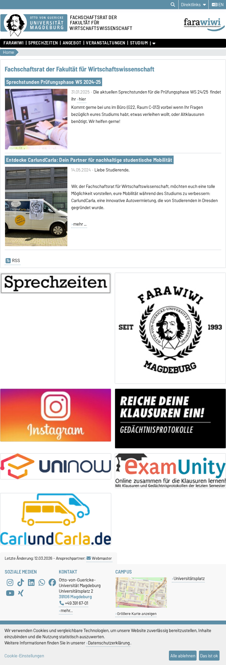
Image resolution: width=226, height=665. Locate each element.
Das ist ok (209, 655)
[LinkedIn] (31, 582)
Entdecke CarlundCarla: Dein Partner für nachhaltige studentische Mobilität (89, 160)
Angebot (72, 42)
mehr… (67, 610)
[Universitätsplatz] (141, 606)
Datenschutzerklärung (109, 642)
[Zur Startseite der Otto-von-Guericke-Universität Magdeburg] (34, 25)
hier (82, 99)
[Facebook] (52, 582)
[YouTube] (10, 593)
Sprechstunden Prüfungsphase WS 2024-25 (53, 82)
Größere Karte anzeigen (137, 614)
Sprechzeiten (43, 42)
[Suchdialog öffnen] (172, 4)
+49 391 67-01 (76, 603)
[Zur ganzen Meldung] (36, 148)
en (220, 4)
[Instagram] (10, 582)
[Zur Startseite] (204, 31)
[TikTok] (20, 582)
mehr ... (80, 224)
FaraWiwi (14, 42)
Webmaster (102, 558)
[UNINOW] (55, 466)
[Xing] (20, 593)
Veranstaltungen (105, 42)
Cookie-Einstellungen (24, 655)
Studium (139, 42)
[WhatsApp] (41, 582)
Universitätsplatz (189, 578)
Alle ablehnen (182, 655)
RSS (16, 260)
